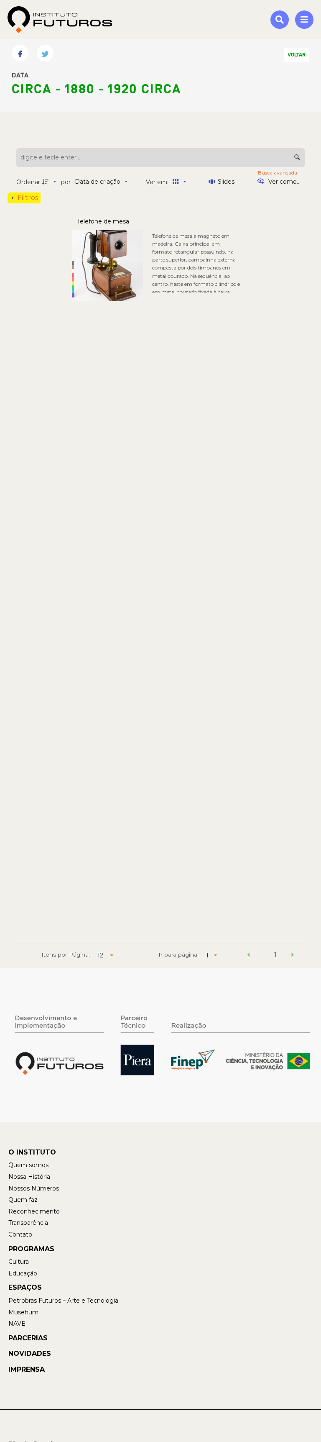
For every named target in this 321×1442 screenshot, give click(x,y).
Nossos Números (33, 1188)
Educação (22, 1273)
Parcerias (28, 1338)
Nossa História (29, 1177)
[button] (248, 956)
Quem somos (28, 1165)
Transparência (28, 1223)
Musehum (23, 1312)
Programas (31, 1249)
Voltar (297, 54)
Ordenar (28, 182)
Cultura (18, 1262)
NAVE (16, 1324)
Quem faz (23, 1200)
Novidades (29, 1353)
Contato (20, 1234)
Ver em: (158, 182)
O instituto (32, 1152)
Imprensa (26, 1369)
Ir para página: (178, 954)
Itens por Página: (65, 954)
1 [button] (275, 955)
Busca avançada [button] (278, 172)
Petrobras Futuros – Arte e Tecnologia (63, 1300)
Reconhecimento (34, 1211)
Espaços (25, 1287)
